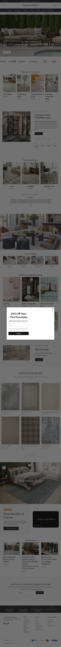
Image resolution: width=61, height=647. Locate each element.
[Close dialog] (53, 309)
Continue (18, 333)
